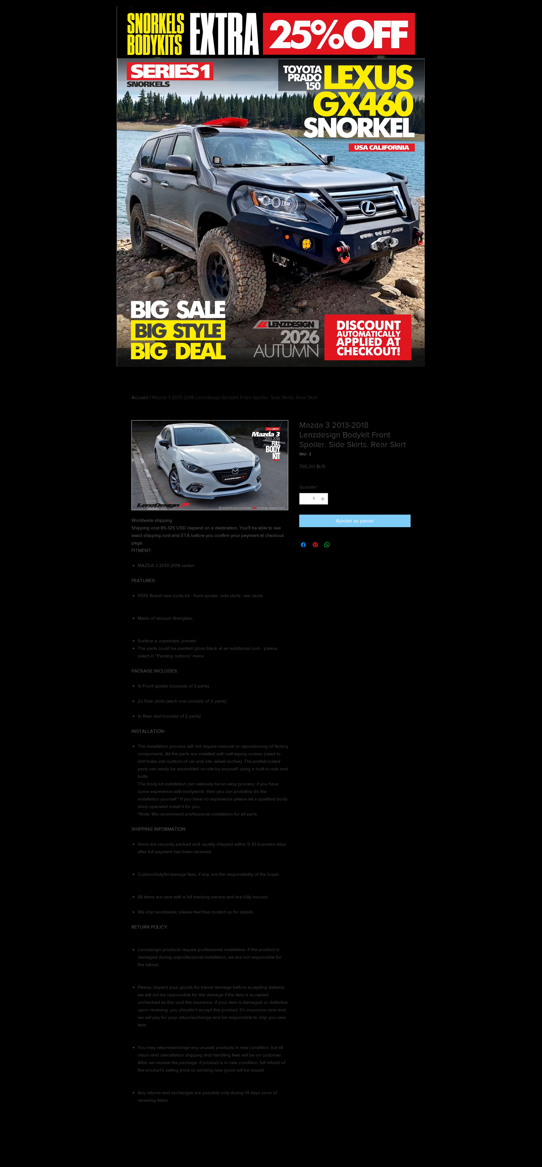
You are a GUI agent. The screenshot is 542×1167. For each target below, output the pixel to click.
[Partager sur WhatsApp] (327, 545)
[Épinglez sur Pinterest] (315, 545)
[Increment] (323, 498)
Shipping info (334, 474)
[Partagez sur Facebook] (303, 545)
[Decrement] (304, 498)
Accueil (139, 397)
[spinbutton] (313, 498)
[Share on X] (339, 545)
